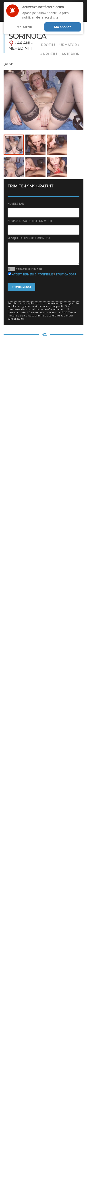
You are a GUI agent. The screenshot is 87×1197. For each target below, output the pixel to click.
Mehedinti (20, 48)
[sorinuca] (14, 145)
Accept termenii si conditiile (32, 274)
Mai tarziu (24, 27)
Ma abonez (62, 27)
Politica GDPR (66, 274)
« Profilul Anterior (59, 54)
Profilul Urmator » (60, 45)
